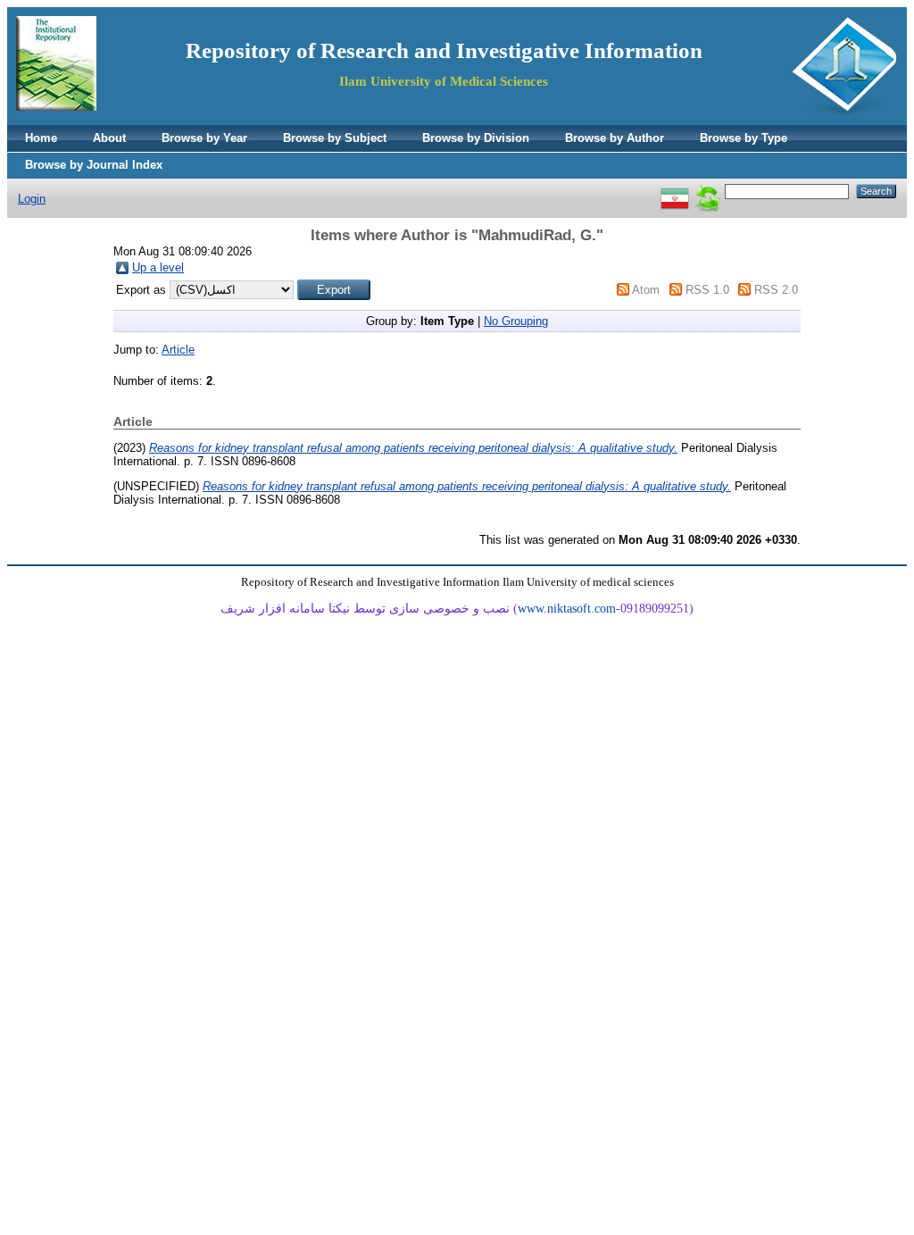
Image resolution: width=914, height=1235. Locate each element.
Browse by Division (475, 138)
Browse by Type (743, 138)
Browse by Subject (334, 138)
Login (32, 198)
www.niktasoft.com (567, 608)
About (109, 138)
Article (178, 349)
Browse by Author (614, 138)
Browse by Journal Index (93, 164)
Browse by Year (204, 138)
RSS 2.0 (776, 289)
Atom (646, 289)
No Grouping (516, 321)
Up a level (158, 267)
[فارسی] (675, 190)
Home (41, 138)
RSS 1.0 (707, 289)
